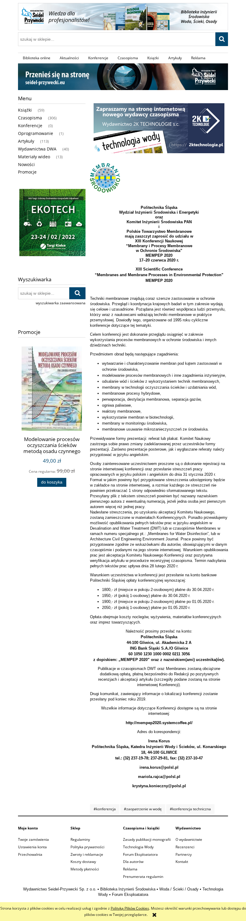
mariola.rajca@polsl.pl (159, 776)
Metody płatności (84, 869)
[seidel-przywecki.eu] (123, 76)
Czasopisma (30, 118)
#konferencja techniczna (190, 808)
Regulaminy (80, 839)
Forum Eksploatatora (140, 854)
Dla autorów (133, 861)
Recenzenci (185, 846)
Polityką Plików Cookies (130, 908)
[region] (52, 223)
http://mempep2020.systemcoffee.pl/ (159, 723)
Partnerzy (184, 854)
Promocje (27, 172)
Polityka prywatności (87, 846)
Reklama (130, 869)
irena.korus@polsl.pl (159, 767)
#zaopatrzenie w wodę (143, 808)
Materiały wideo (34, 156)
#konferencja (105, 808)
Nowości (26, 164)
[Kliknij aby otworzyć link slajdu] (52, 223)
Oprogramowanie (35, 133)
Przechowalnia (30, 854)
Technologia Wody (138, 846)
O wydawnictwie (189, 839)
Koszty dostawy (83, 861)
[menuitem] (36, 58)
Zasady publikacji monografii (147, 839)
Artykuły (26, 141)
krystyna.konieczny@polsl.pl (159, 786)
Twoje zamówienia (33, 839)
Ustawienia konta (32, 846)
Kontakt (182, 861)
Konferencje (30, 125)
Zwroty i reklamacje (86, 854)
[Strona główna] (123, 16)
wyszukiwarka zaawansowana (61, 303)
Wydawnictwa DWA (37, 149)
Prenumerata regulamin (143, 876)
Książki (25, 110)
